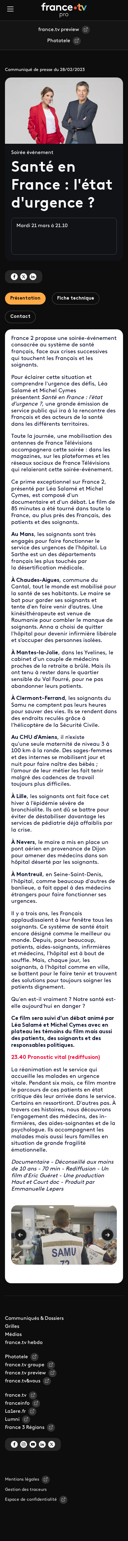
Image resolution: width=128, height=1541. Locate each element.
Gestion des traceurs (26, 1489)
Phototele (58, 40)
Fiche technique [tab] (75, 298)
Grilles (12, 1326)
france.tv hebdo (24, 1342)
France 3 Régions (24, 1427)
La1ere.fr (15, 1411)
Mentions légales (22, 1479)
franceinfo (17, 1403)
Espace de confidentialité (31, 1499)
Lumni (12, 1419)
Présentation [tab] (25, 298)
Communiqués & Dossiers (34, 1318)
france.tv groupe (24, 1365)
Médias (13, 1334)
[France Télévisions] (64, 10)
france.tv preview (58, 29)
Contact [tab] (20, 316)
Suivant (107, 1235)
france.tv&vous (22, 1381)
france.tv (15, 1395)
